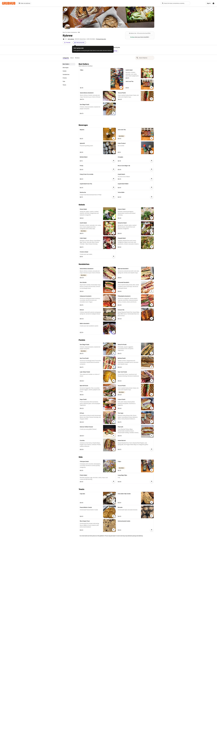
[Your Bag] (213, 3)
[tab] (68, 64)
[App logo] (8, 3)
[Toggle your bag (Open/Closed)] (213, 3)
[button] (24, 3)
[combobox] (175, 3)
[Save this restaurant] (147, 9)
